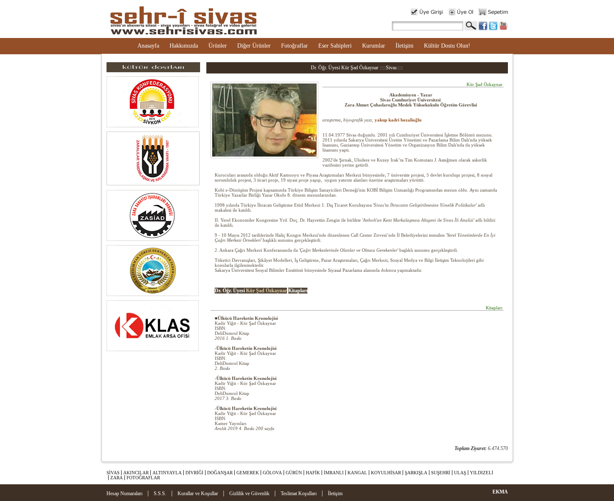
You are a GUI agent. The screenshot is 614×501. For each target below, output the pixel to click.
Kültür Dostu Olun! (447, 46)
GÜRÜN (294, 472)
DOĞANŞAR (220, 472)
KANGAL (357, 472)
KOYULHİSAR (386, 472)
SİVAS (113, 472)
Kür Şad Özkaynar (266, 291)
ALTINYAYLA (167, 472)
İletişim (405, 46)
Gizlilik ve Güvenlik (249, 493)
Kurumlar (373, 46)
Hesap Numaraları (124, 493)
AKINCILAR (136, 472)
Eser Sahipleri (335, 46)
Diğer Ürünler (254, 46)
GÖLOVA (272, 472)
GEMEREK (247, 472)
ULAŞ (460, 472)
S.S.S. (160, 493)
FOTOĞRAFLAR (143, 477)
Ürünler (217, 46)
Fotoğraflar (294, 46)
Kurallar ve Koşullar (198, 493)
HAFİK (313, 472)
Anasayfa (148, 46)
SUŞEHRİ (440, 472)
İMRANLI (334, 472)
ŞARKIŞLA (416, 472)
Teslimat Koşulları (299, 493)
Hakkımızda (184, 46)
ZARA (116, 477)
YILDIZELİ (481, 472)
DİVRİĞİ (194, 472)
